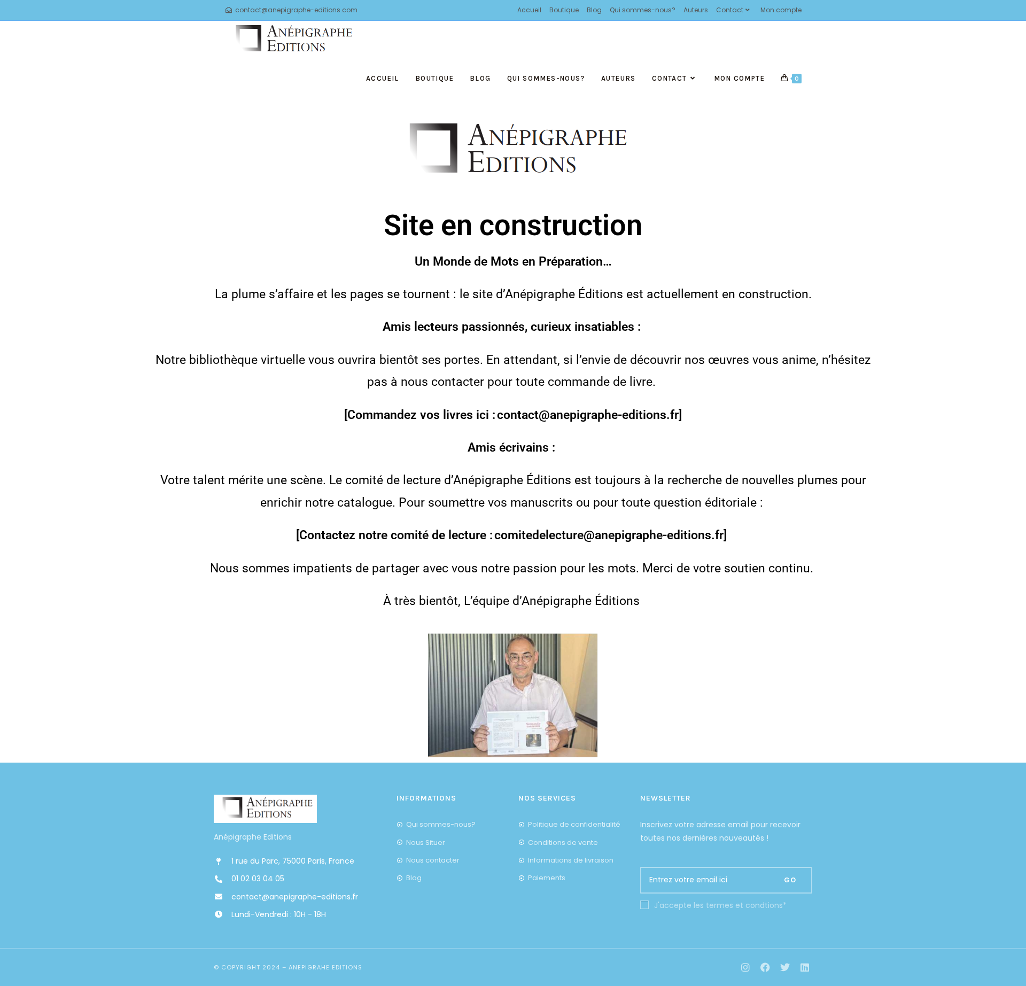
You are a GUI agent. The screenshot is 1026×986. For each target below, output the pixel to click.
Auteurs (695, 9)
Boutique (564, 9)
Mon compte (781, 9)
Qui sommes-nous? (642, 9)
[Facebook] (765, 967)
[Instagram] (745, 967)
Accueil (529, 9)
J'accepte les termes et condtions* (720, 905)
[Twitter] (784, 967)
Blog (594, 9)
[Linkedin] (804, 967)
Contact (729, 9)
